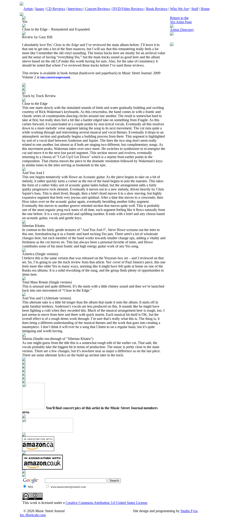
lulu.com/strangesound (55, 77)
